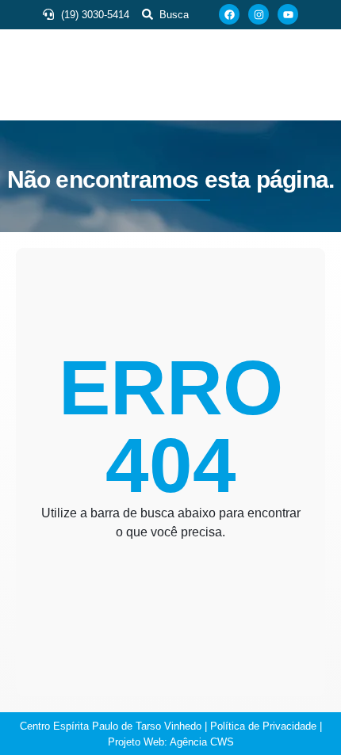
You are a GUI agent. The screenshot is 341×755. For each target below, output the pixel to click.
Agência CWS (202, 742)
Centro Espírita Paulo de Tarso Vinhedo (110, 726)
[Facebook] (229, 14)
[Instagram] (258, 14)
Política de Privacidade (263, 726)
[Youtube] (288, 14)
